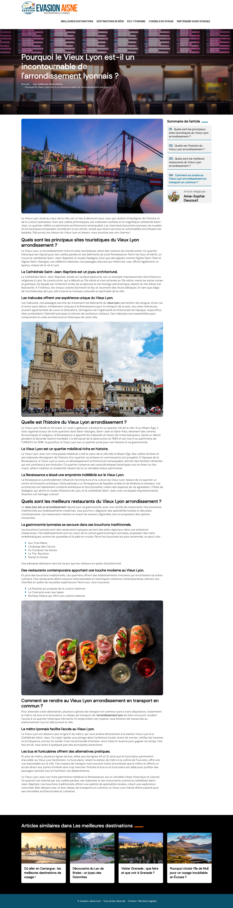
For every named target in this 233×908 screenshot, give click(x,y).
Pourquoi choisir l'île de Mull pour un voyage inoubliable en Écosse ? (189, 872)
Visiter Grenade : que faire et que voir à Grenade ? (139, 870)
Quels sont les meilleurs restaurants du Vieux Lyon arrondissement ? (187, 162)
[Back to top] (223, 898)
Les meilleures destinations (48, 84)
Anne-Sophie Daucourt (194, 198)
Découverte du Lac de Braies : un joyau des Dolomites (88, 872)
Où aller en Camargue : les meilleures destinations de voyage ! (42, 872)
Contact (132, 901)
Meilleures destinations (77, 21)
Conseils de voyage (161, 21)
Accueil (25, 84)
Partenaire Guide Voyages (193, 21)
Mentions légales (147, 901)
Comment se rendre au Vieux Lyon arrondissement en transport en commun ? (187, 178)
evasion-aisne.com (90, 901)
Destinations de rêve (110, 21)
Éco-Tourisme (136, 21)
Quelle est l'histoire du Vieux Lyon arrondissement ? (187, 147)
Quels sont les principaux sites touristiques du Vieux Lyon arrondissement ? (188, 132)
